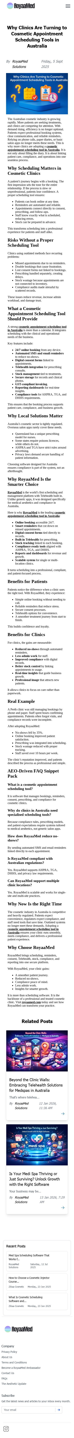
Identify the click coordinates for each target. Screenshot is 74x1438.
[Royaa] (37, 1329)
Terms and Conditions (14, 1362)
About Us (7, 1357)
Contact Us (8, 1373)
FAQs (4, 1378)
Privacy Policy (9, 1351)
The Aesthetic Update (14, 1383)
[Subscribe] (58, 1409)
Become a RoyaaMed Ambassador (21, 1367)
